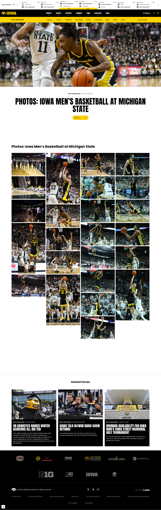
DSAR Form (74, 496)
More (123, 20)
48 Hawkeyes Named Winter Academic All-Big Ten (31, 427)
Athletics (97, 13)
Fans (88, 13)
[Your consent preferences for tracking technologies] (3, 507)
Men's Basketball (74, 94)
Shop (107, 13)
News (115, 20)
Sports (48, 13)
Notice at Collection (113, 496)
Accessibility (89, 503)
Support (69, 13)
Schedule (68, 20)
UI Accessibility (73, 503)
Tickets (58, 13)
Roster (88, 20)
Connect (79, 13)
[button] (17, 4)
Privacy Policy (16, 496)
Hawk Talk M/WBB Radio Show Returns (80, 427)
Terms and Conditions (57, 496)
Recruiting (78, 20)
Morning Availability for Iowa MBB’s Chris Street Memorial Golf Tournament (126, 429)
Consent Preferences (35, 496)
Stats (107, 20)
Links (68, 8)
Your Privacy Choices (93, 496)
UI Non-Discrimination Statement (138, 496)
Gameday (98, 20)
